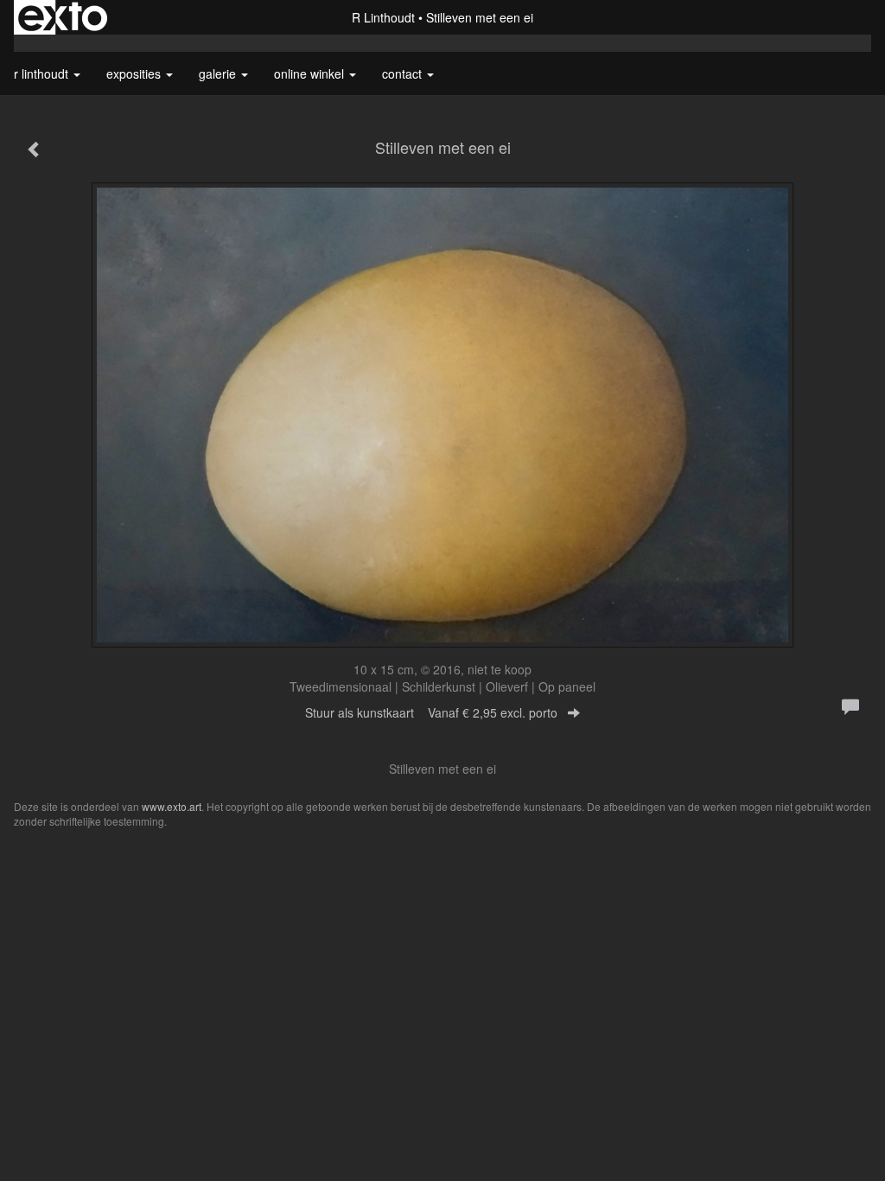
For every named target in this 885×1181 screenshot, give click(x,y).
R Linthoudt (383, 17)
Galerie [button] (219, 73)
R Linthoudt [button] (43, 73)
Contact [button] (403, 73)
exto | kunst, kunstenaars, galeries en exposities (62, 17)
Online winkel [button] (310, 73)
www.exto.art (171, 806)
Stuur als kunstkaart (431, 712)
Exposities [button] (135, 73)
